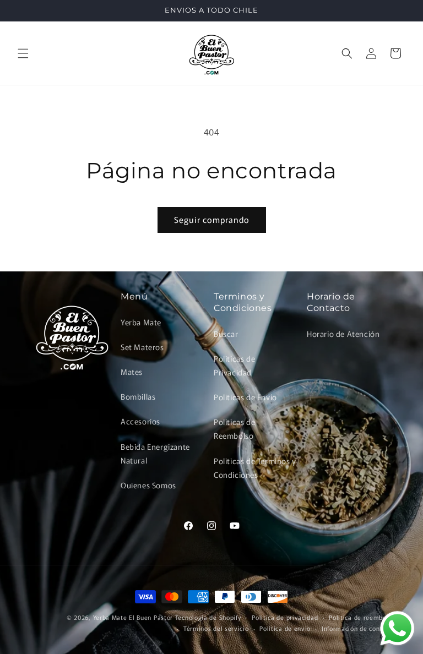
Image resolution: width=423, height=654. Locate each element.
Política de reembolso (362, 617)
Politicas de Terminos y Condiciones (255, 467)
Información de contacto (358, 628)
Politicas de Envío (245, 396)
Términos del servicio (216, 628)
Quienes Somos (148, 484)
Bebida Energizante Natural (155, 453)
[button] (23, 53)
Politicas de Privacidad (234, 365)
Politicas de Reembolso (234, 428)
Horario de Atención (343, 333)
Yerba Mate (141, 322)
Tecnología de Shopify (208, 617)
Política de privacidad (285, 617)
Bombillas (138, 396)
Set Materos (142, 346)
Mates (132, 371)
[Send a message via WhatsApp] (397, 628)
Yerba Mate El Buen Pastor (134, 617)
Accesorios (140, 421)
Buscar (226, 333)
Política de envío (285, 628)
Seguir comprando (212, 219)
